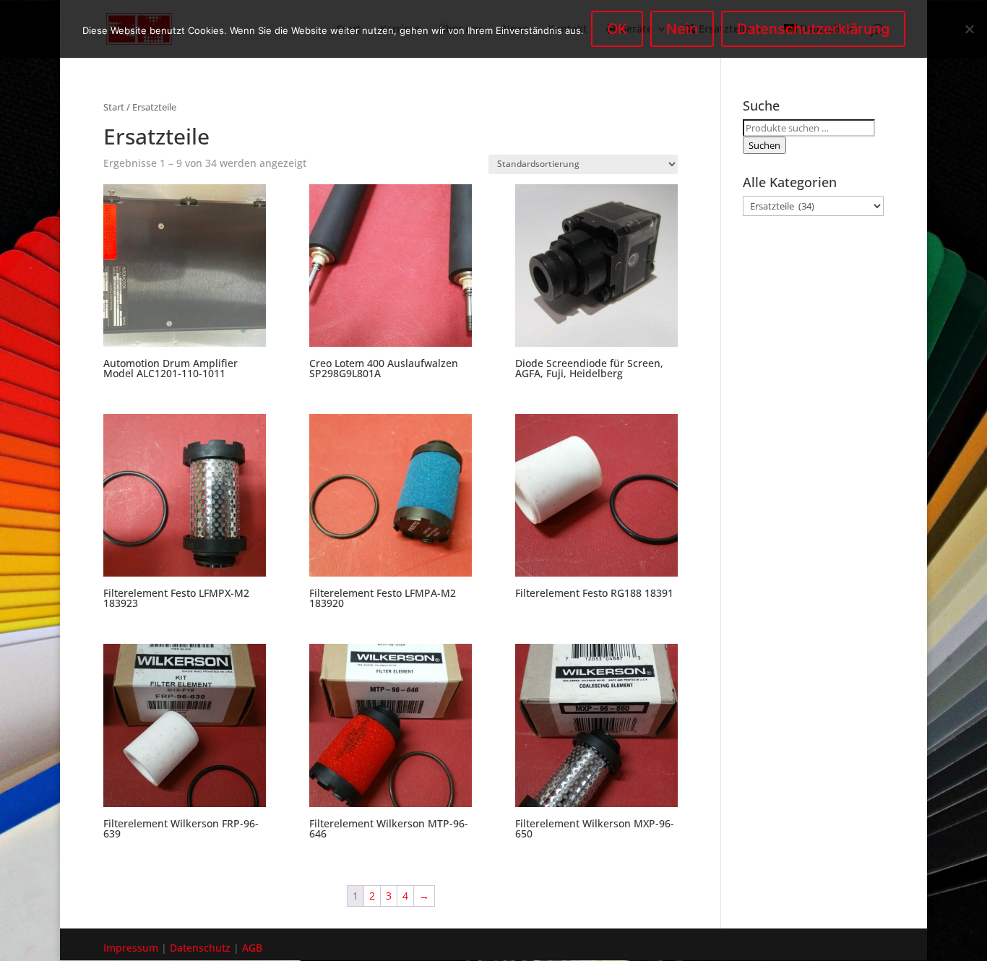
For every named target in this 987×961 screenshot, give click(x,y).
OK (617, 29)
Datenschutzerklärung (813, 29)
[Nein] (969, 29)
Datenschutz (200, 947)
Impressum (130, 947)
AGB (252, 947)
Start (113, 106)
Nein (682, 29)
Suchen (764, 145)
